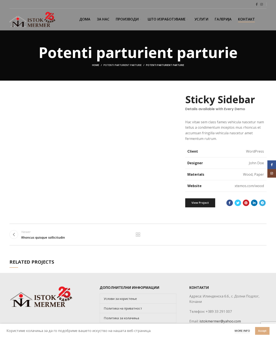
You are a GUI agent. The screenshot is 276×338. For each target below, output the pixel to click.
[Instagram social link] (261, 4)
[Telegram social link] (262, 203)
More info (242, 331)
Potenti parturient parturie (123, 65)
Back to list (138, 234)
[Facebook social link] (256, 4)
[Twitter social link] (238, 203)
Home (95, 65)
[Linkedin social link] (254, 203)
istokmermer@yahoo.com (220, 321)
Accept (262, 331)
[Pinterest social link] (246, 203)
